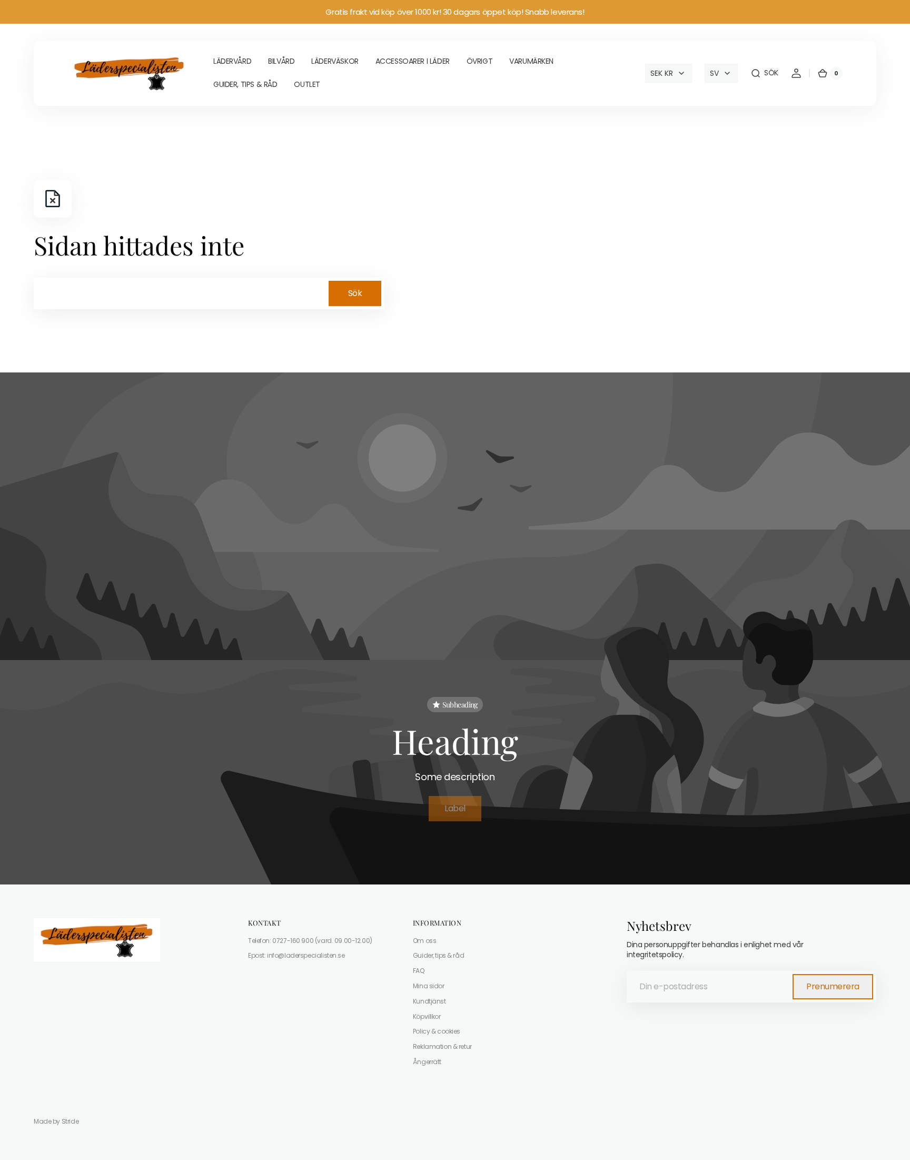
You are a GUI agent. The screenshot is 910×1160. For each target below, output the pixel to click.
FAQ (418, 970)
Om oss (424, 941)
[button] (764, 73)
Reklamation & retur (442, 1046)
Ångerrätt (427, 1061)
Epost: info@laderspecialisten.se (296, 955)
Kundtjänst (429, 1001)
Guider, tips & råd (438, 955)
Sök (355, 293)
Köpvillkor (427, 1016)
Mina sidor (428, 985)
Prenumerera (832, 986)
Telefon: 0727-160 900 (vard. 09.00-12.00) (310, 941)
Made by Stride (56, 1121)
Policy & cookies (436, 1031)
